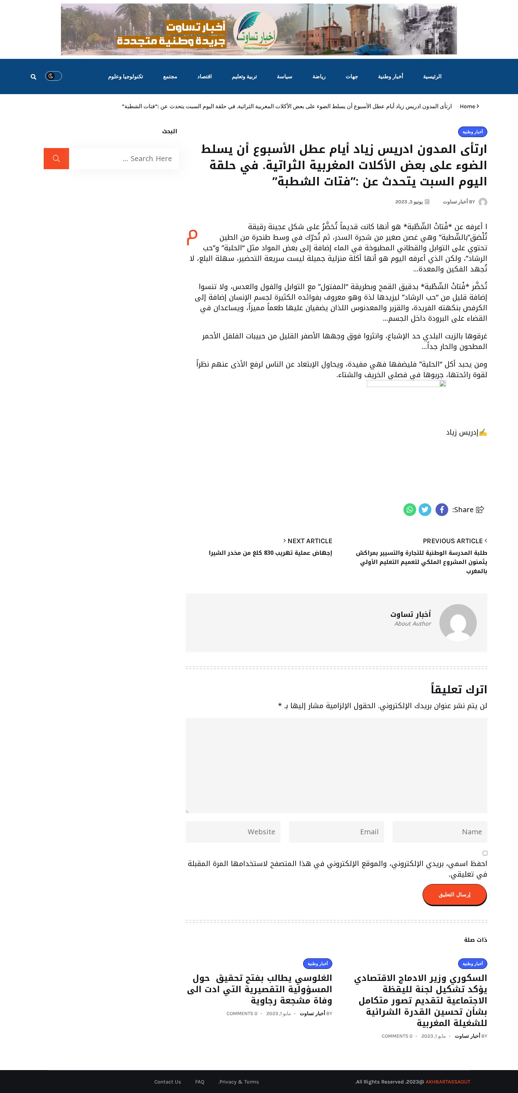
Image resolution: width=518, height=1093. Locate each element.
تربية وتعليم (244, 76)
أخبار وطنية (390, 76)
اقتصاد (204, 76)
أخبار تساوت (467, 1036)
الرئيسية (432, 76)
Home (466, 106)
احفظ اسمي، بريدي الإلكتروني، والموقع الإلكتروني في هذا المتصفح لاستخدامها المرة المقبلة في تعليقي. (337, 868)
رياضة (319, 76)
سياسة (284, 76)
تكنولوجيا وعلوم (125, 76)
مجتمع (170, 76)
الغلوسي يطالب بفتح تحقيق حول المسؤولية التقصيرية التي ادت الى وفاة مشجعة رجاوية (259, 989)
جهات (352, 76)
